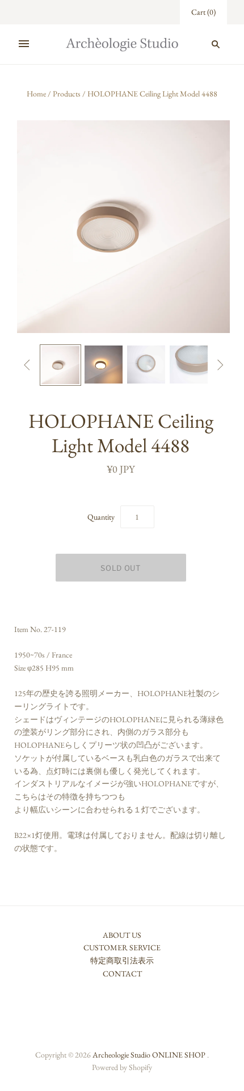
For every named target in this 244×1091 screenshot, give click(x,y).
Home (36, 94)
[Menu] (24, 44)
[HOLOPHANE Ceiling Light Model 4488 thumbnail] (60, 365)
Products (67, 94)
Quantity (101, 517)
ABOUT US (122, 935)
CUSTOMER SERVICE (122, 947)
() (203, 12)
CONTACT (122, 973)
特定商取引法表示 (122, 960)
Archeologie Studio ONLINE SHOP (148, 1055)
